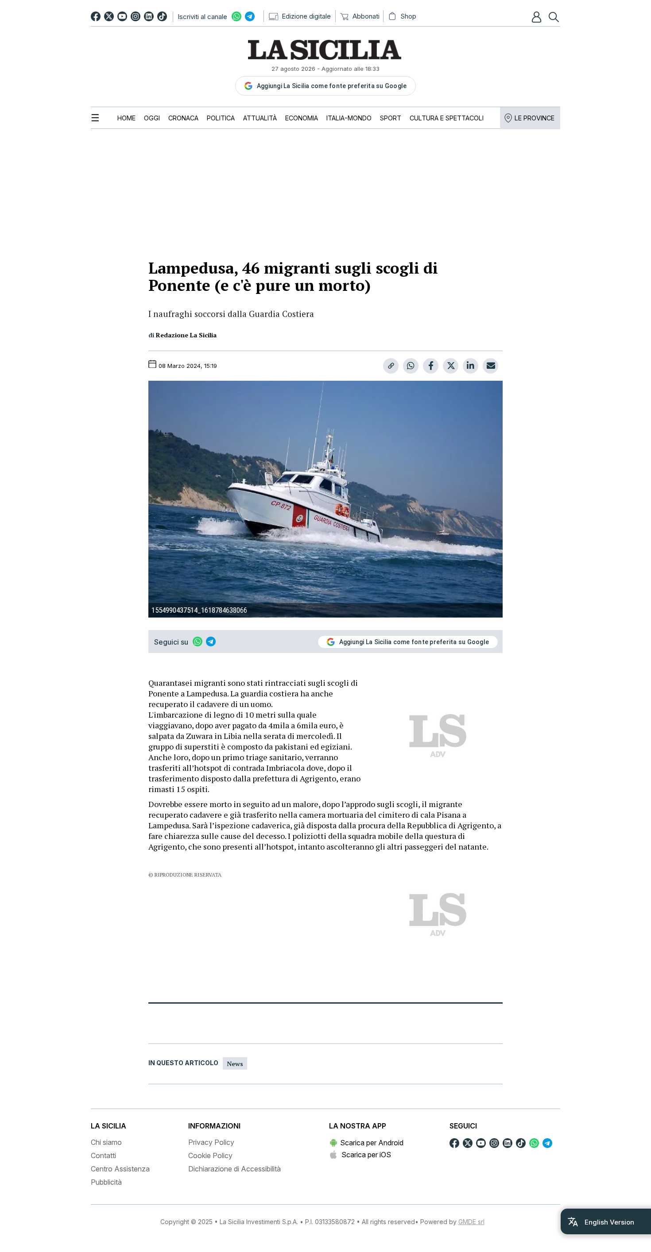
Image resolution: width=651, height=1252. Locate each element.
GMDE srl (471, 1221)
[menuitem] (126, 118)
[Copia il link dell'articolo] (391, 366)
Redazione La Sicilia (186, 335)
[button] (537, 16)
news (235, 1063)
